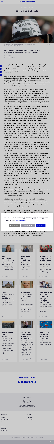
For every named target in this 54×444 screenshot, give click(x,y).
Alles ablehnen (14, 225)
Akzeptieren (40, 225)
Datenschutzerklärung (20, 220)
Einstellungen (28, 225)
